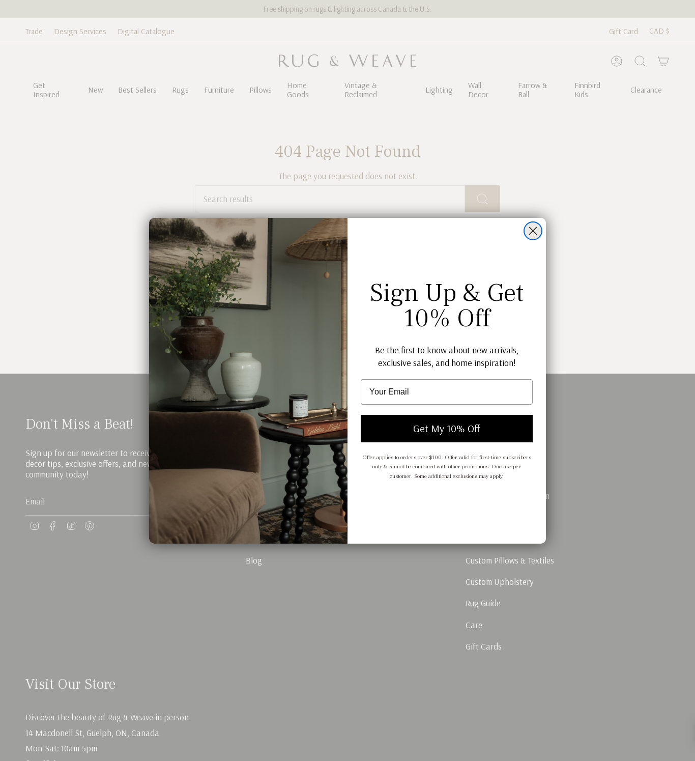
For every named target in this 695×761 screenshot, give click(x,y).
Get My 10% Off (446, 428)
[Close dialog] (533, 231)
